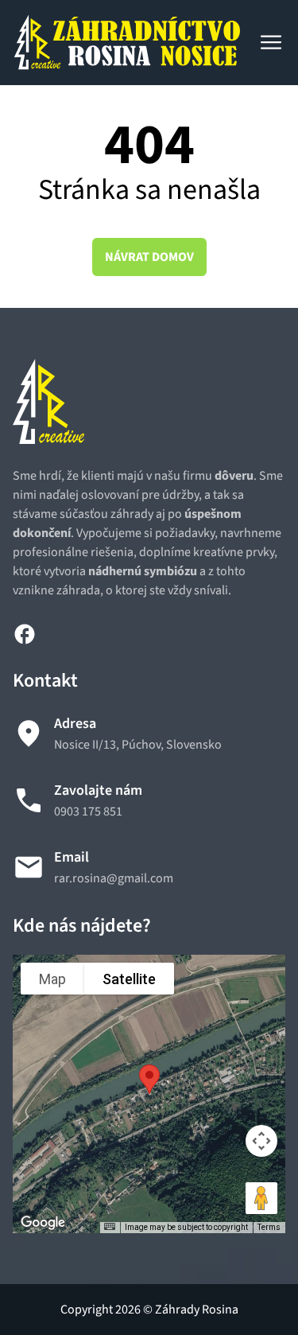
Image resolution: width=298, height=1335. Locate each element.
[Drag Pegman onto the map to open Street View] (261, 1198)
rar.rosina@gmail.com (113, 878)
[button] (149, 1079)
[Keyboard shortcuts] (109, 1226)
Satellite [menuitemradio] (129, 979)
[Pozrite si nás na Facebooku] (25, 633)
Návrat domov (149, 257)
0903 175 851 (88, 811)
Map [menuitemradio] (52, 979)
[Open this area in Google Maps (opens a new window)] (43, 1222)
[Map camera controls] (261, 1141)
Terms (269, 1227)
